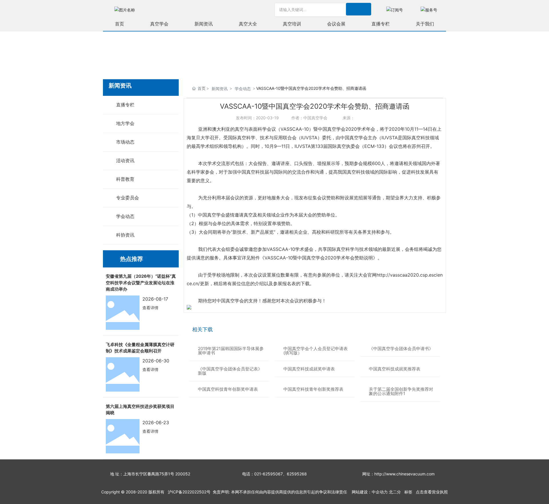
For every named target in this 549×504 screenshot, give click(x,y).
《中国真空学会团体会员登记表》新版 (230, 371)
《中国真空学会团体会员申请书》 (401, 348)
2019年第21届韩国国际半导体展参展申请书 (231, 351)
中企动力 (380, 491)
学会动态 (243, 88)
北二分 (395, 491)
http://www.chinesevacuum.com (404, 473)
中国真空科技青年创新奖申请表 (228, 389)
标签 (408, 491)
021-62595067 (268, 473)
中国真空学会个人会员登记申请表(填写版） (315, 351)
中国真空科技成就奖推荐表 (394, 369)
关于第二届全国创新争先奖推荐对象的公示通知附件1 (401, 391)
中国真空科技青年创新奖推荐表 (313, 389)
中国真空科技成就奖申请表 (309, 369)
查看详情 (150, 307)
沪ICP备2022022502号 (189, 491)
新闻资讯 (220, 88)
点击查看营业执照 (432, 491)
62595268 (297, 473)
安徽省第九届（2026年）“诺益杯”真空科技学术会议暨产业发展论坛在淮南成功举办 (141, 282)
